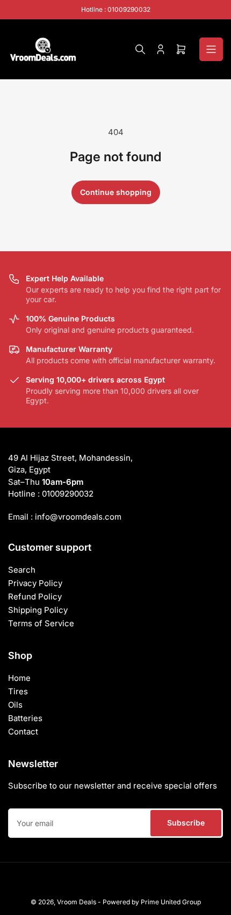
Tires (18, 691)
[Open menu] (211, 49)
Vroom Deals (76, 902)
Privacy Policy (35, 583)
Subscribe (186, 822)
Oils (15, 705)
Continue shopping (115, 192)
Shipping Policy (38, 610)
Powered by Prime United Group (152, 902)
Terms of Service (41, 623)
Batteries (25, 718)
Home (19, 678)
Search (21, 570)
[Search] (140, 49)
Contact (23, 731)
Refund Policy (35, 596)
